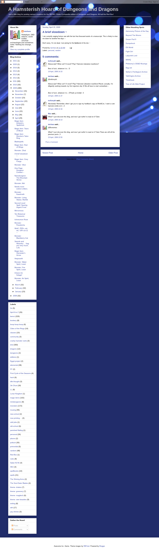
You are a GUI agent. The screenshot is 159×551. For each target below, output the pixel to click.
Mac (49, 114)
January (18, 292)
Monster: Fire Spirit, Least (20, 268)
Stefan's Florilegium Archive (136, 72)
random (58, 50)
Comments (17, 529)
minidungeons (15, 402)
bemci (12, 316)
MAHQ (128, 60)
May (17, 115)
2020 (15, 64)
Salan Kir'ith (15, 463)
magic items (15, 398)
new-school (14, 414)
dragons (13, 349)
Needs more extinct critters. (21, 188)
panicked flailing (16, 430)
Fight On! (129, 51)
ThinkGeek (130, 80)
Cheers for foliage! (19, 274)
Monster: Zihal (20, 150)
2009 (15, 88)
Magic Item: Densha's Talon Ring (21, 136)
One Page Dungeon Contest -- (19, 170)
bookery (13, 320)
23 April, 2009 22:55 (55, 137)
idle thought (14, 381)
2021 (15, 61)
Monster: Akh (20, 183)
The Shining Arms (17, 479)
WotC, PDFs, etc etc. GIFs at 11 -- (21, 230)
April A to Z (14, 312)
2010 (15, 85)
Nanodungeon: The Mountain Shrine (21, 178)
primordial (14, 447)
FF (11, 369)
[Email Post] (70, 48)
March (17, 285)
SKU (12, 467)
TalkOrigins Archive (133, 76)
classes (13, 333)
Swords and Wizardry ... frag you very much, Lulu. (22, 244)
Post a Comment (52, 142)
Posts (15, 526)
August (18, 104)
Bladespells (19, 142)
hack (12, 377)
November (19, 94)
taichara (51, 76)
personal (51, 50)
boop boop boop (16, 324)
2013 (15, 74)
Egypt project (15, 361)
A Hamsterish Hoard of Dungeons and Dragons (63, 9)
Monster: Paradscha (20, 224)
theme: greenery (16, 491)
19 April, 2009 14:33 (55, 71)
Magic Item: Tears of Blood (22, 130)
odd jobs (13, 422)
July (17, 108)
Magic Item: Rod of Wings (21, 146)
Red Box (13, 455)
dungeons (14, 353)
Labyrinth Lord (131, 56)
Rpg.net (129, 68)
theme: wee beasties (18, 499)
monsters (14, 406)
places (12, 438)
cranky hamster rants (18, 341)
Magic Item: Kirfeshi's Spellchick (19, 123)
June (17, 111)
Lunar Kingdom (16, 394)
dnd (11, 345)
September (19, 101)
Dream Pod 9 (131, 39)
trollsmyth (52, 61)
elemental (14, 365)
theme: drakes (15, 487)
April (17, 118)
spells (12, 475)
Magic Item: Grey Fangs (21, 160)
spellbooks (14, 471)
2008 (15, 296)
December (19, 91)
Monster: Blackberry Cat (21, 237)
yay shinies (14, 512)
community (14, 337)
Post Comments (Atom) (85, 159)
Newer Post (47, 153)
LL (11, 390)
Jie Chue (13, 385)
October (18, 98)
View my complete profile (20, 49)
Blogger (102, 546)
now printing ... (16, 418)
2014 (15, 71)
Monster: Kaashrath (19, 193)
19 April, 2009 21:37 (55, 96)
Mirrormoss (19, 211)
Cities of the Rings (17, 328)
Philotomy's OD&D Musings (136, 64)
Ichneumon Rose (21, 220)
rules (12, 459)
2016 (15, 68)
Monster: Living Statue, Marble (21, 199)
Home (80, 153)
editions (13, 357)
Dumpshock (130, 43)
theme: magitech (16, 495)
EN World (129, 47)
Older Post (113, 153)
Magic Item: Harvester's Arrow (20, 253)
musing (13, 410)
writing (12, 503)
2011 (15, 81)
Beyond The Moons (133, 35)
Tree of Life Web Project (135, 84)
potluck (13, 443)
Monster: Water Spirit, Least (21, 263)
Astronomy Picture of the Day (137, 31)
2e (11, 308)
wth (11, 508)
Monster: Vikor (20, 165)
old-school (14, 426)
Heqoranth (19, 258)
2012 (15, 78)
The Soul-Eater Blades (19, 483)
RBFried (86, 546)
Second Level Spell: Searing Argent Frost (21, 205)
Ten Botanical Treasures (20, 215)
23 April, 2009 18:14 (55, 120)
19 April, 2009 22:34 (55, 109)
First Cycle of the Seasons (20, 373)
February (19, 288)
